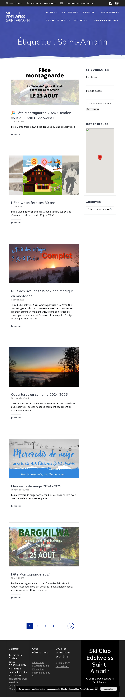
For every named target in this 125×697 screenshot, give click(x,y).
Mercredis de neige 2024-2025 (36, 486)
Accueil (50, 12)
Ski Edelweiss (18, 16)
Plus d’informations (88, 689)
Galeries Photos (105, 20)
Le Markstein (62, 666)
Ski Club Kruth (63, 662)
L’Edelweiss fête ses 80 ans (33, 203)
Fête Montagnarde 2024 (31, 574)
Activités (80, 20)
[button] (100, 158)
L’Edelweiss (70, 12)
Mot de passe (94, 90)
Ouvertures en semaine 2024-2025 (39, 394)
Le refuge (88, 12)
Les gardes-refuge (57, 20)
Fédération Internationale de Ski (41, 673)
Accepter (108, 688)
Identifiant (92, 77)
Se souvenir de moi (100, 103)
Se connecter (92, 109)
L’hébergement (109, 12)
